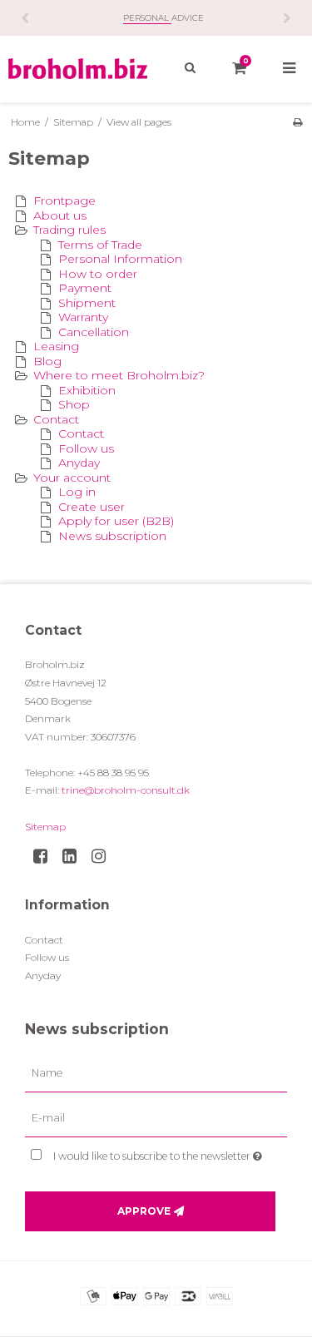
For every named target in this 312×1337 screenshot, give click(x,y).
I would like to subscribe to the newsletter (153, 1152)
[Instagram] (104, 856)
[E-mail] (156, 1118)
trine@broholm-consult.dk (126, 790)
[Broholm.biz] (78, 68)
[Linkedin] (75, 856)
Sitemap (45, 826)
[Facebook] (46, 856)
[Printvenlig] (297, 122)
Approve (144, 1211)
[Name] (156, 1073)
